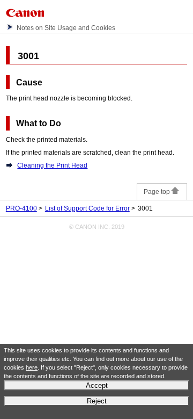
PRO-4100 (21, 208)
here (32, 367)
